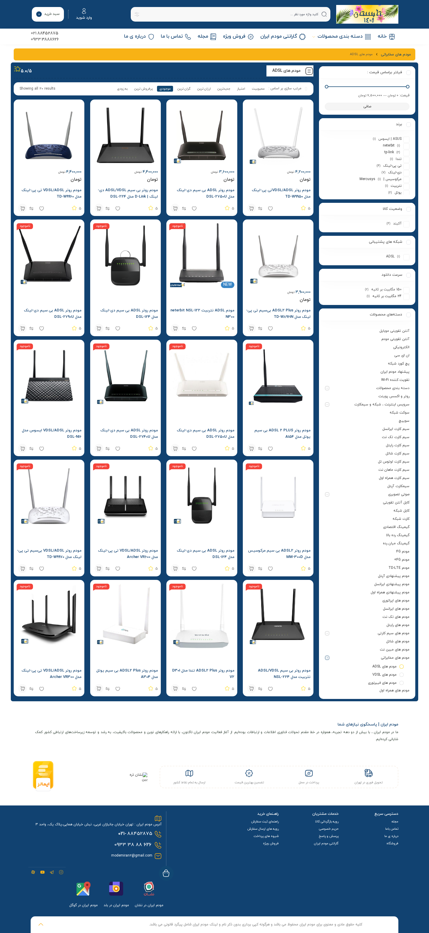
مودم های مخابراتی (395, 657)
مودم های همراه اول (394, 690)
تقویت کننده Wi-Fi (395, 380)
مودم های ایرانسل (396, 608)
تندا (399, 159)
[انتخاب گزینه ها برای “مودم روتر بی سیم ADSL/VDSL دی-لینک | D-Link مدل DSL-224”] (99, 208)
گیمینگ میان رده (396, 543)
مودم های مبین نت (394, 649)
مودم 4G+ (401, 559)
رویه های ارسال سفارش (263, 828)
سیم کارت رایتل (397, 445)
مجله (395, 821)
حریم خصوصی (329, 828)
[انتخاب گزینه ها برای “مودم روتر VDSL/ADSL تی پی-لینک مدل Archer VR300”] (22, 688)
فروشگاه (392, 843)
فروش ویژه (271, 843)
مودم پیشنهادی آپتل (393, 576)
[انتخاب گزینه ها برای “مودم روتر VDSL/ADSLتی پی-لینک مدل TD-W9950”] (251, 208)
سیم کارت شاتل (397, 453)
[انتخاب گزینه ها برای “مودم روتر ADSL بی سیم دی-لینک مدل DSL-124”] (99, 328)
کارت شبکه (401, 519)
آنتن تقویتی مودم (395, 339)
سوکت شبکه (399, 412)
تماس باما (391, 828)
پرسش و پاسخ (329, 836)
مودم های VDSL (384, 674)
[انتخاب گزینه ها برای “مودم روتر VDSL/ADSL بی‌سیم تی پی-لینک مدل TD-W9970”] (22, 568)
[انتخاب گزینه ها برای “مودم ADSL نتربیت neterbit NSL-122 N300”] (175, 328)
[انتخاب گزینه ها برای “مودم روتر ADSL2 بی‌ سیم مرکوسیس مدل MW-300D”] (251, 568)
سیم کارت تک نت (395, 437)
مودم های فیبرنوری (382, 683)
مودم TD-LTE (398, 568)
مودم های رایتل (397, 625)
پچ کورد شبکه (398, 363)
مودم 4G (402, 551)
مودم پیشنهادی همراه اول (390, 592)
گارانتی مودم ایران (326, 843)
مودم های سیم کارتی (393, 633)
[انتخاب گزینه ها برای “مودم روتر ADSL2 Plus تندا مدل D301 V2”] (175, 688)
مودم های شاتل (397, 641)
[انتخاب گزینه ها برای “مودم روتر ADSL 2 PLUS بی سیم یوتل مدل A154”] (251, 448)
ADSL (390, 256)
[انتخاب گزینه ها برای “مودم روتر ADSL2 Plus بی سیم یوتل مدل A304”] (99, 688)
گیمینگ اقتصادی (396, 527)
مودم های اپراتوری (395, 600)
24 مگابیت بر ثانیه (387, 296)
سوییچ (404, 420)
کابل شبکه (401, 510)
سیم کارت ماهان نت (394, 470)
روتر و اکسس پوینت (394, 396)
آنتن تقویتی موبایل (394, 331)
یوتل (398, 192)
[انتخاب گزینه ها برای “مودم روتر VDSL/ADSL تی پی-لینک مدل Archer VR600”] (99, 568)
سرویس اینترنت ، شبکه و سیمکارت (381, 404)
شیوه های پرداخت (266, 836)
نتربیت (396, 186)
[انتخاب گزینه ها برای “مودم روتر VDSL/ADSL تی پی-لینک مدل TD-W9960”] (22, 208)
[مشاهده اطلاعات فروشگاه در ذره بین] (136, 779)
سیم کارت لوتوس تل (393, 461)
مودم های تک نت (396, 617)
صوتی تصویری (398, 494)
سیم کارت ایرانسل (395, 429)
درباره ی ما (391, 836)
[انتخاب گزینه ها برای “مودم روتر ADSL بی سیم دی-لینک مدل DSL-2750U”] (175, 208)
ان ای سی (401, 355)
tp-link (389, 152)
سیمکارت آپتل (398, 486)
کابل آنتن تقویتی (396, 502)
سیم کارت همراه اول (394, 478)
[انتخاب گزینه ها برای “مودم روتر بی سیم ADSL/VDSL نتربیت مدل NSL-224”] (251, 688)
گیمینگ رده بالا (397, 535)
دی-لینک (395, 172)
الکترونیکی (401, 347)
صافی (367, 106)
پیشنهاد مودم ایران (395, 371)
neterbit (389, 145)
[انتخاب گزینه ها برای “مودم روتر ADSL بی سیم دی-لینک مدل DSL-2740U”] (99, 448)
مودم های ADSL (384, 666)
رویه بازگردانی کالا (327, 821)
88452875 (135, 833)
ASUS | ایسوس (390, 139)
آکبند (397, 223)
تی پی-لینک (392, 165)
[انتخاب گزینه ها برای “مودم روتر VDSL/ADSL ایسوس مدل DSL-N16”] (22, 448)
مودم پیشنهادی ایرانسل (391, 584)
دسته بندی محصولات (392, 388)
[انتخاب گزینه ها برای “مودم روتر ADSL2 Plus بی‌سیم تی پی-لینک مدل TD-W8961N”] (251, 328)
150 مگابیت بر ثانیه (386, 289)
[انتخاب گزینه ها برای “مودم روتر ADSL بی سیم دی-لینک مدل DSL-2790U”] (22, 328)
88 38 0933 (132, 844)
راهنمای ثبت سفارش (265, 821)
